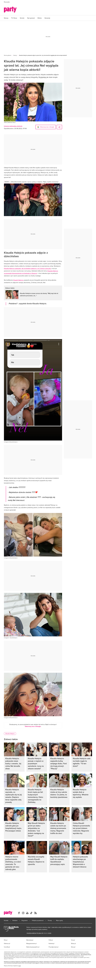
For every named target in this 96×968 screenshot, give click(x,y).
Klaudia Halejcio (10, 733)
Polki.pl (51, 940)
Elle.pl (5, 940)
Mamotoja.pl (29, 940)
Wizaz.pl (73, 943)
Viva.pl (73, 940)
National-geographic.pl (32, 947)
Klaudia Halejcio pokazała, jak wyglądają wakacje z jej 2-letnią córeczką (27, 268)
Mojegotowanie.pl (31, 943)
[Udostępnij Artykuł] (59, 127)
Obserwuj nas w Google (47, 127)
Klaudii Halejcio (18, 280)
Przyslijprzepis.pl (53, 947)
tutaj (19, 965)
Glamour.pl (7, 943)
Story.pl (73, 947)
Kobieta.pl (51, 943)
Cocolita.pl (7, 947)
